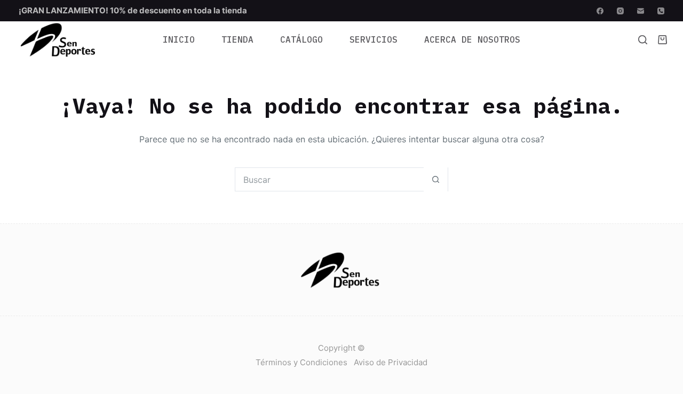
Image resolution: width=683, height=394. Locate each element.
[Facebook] (600, 10)
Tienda (237, 39)
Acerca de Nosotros (472, 39)
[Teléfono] (660, 10)
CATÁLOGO (301, 39)
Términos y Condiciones (301, 362)
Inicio (179, 39)
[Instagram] (620, 10)
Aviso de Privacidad (390, 362)
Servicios (374, 39)
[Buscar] (642, 39)
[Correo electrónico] (640, 10)
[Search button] (436, 179)
